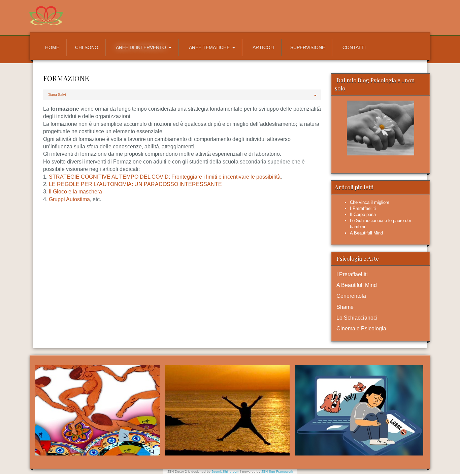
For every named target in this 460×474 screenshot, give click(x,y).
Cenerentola (351, 296)
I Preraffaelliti (352, 274)
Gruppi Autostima (69, 199)
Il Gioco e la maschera (75, 191)
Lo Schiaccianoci (356, 318)
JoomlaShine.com (225, 471)
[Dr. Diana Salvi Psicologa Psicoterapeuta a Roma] (143, 16)
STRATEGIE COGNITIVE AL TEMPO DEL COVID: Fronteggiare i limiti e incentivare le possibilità (165, 177)
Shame (345, 307)
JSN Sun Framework (277, 471)
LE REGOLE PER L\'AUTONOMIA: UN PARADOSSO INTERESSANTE (135, 184)
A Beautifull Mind (356, 285)
